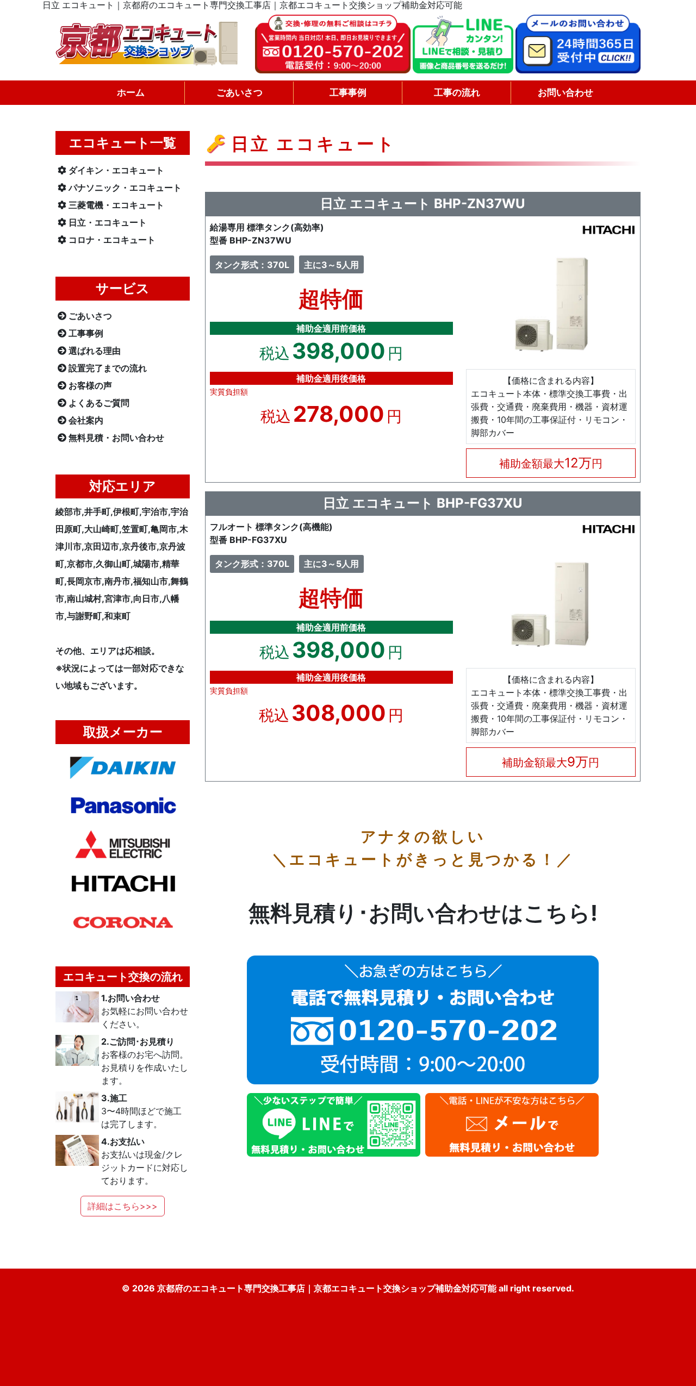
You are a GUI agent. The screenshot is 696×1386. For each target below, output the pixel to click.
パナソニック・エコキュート (125, 187)
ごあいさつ (90, 315)
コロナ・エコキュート (112, 239)
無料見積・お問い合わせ (116, 437)
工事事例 (86, 333)
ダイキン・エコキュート (116, 170)
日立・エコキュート (108, 222)
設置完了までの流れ (108, 368)
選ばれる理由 (95, 350)
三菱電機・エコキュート (116, 204)
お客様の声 (90, 385)
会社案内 (86, 420)
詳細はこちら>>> (123, 1206)
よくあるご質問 (99, 402)
